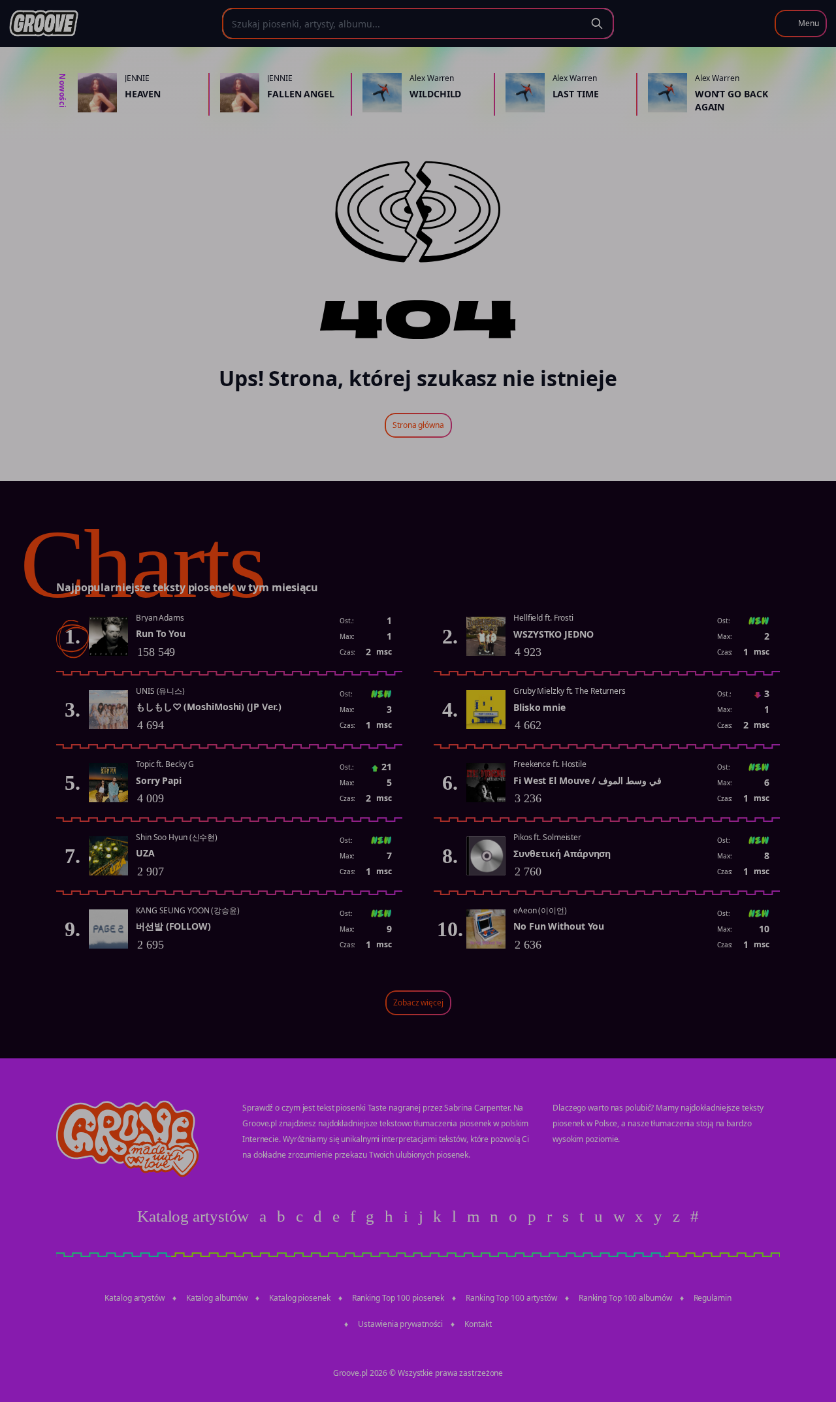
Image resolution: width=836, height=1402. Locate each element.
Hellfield (528, 617)
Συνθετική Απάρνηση (562, 853)
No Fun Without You (558, 926)
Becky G (179, 764)
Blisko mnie (539, 707)
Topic (145, 764)
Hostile (574, 764)
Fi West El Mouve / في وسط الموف (587, 780)
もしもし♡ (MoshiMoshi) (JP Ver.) (208, 706)
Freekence (532, 764)
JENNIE (137, 78)
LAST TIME (576, 94)
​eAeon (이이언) (540, 910)
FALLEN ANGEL (300, 94)
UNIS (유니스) (160, 690)
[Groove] (44, 23)
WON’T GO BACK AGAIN (731, 100)
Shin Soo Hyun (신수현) (176, 837)
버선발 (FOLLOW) (173, 926)
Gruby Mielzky (538, 690)
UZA (145, 853)
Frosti (563, 617)
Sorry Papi (159, 780)
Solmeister (562, 837)
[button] (800, 23)
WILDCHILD (435, 94)
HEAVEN (143, 94)
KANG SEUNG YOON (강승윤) (188, 910)
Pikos (522, 837)
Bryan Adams (160, 617)
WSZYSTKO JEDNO (553, 634)
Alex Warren (432, 78)
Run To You (160, 633)
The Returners (600, 690)
